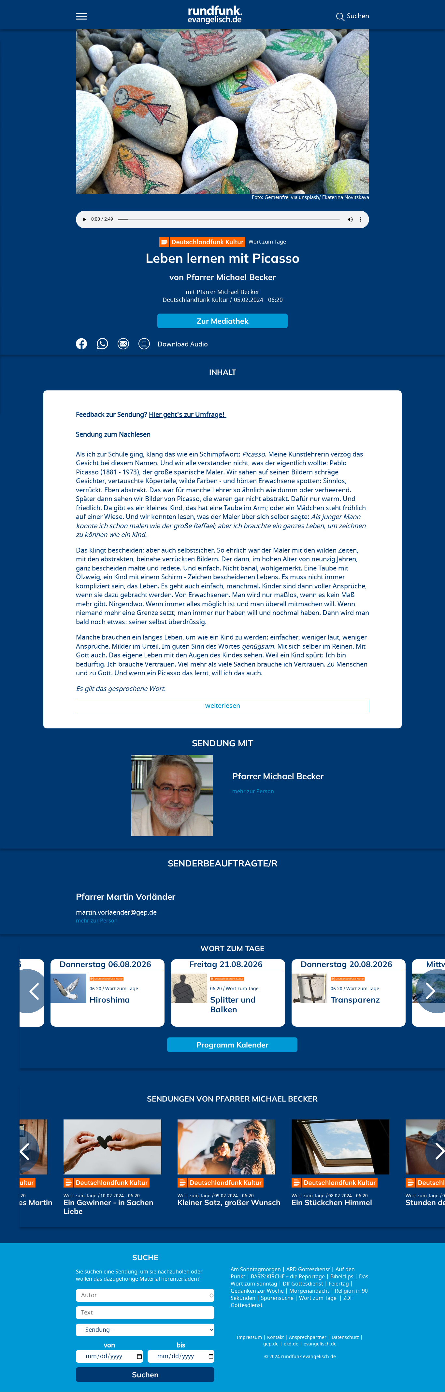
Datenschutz (345, 1337)
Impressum (249, 1337)
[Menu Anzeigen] (81, 16)
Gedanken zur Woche (257, 1291)
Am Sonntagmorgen (256, 1269)
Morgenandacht (309, 1291)
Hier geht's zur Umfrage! (187, 414)
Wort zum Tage (267, 242)
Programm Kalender (232, 1044)
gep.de (271, 1344)
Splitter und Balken (233, 1004)
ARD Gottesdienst (308, 1269)
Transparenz (355, 999)
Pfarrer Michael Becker (228, 292)
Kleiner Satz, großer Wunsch (229, 1202)
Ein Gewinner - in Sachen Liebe (108, 1207)
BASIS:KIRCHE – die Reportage (288, 1277)
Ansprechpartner (307, 1337)
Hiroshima (110, 999)
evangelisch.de (320, 1344)
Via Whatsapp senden (102, 343)
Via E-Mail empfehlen (123, 343)
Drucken (144, 343)
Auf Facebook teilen (81, 343)
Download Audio (183, 344)
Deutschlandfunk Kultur (195, 300)
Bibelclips (341, 1277)
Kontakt (275, 1337)
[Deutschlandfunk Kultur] (202, 242)
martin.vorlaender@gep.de (116, 912)
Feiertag (339, 1284)
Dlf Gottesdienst (303, 1284)
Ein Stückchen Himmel (332, 1202)
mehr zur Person (253, 791)
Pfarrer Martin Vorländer (125, 896)
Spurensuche (277, 1298)
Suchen (358, 16)
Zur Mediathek (223, 321)
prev (27, 991)
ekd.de (291, 1344)
